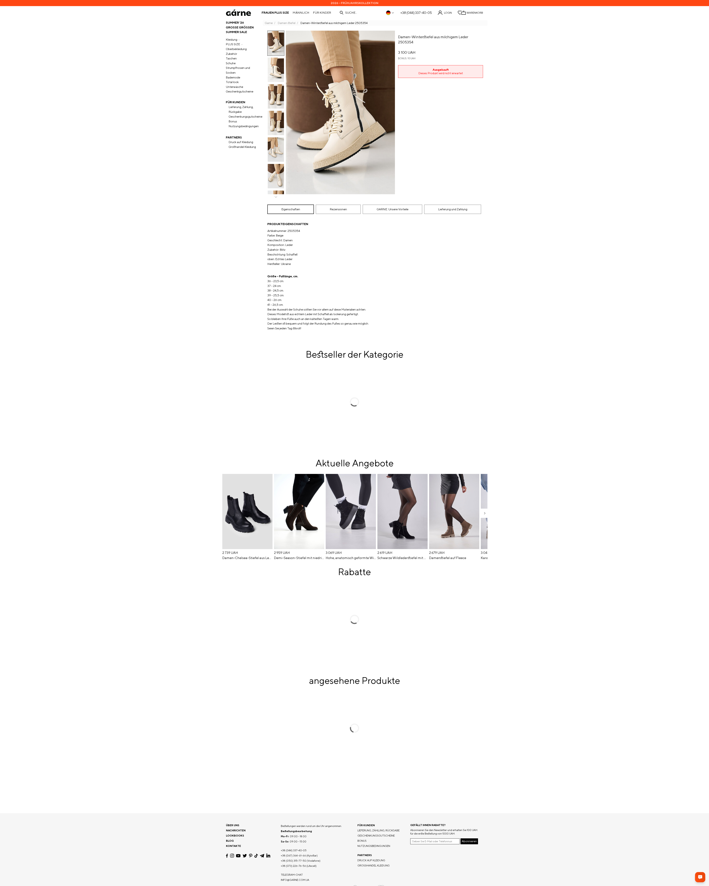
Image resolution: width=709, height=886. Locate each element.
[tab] (290, 209)
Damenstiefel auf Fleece (447, 558)
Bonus (233, 121)
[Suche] (341, 13)
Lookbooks (235, 835)
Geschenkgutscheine (239, 91)
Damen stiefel (286, 23)
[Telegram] (262, 856)
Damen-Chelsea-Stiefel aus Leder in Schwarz (247, 558)
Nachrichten (236, 830)
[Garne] (238, 13)
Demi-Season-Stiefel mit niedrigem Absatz (299, 558)
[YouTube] (238, 855)
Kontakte (233, 845)
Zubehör (231, 54)
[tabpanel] (375, 276)
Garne (269, 23)
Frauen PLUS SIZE (275, 12)
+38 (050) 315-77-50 (293, 860)
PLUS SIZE (233, 44)
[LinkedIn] (268, 855)
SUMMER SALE (236, 32)
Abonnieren (469, 841)
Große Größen (240, 27)
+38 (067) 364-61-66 (293, 855)
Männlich (301, 12)
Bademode (233, 77)
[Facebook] (227, 856)
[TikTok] (256, 856)
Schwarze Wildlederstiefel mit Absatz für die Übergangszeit (402, 558)
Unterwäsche (234, 87)
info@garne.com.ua (295, 879)
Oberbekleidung (236, 49)
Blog (230, 840)
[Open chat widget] (700, 877)
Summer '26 (235, 22)
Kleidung (231, 39)
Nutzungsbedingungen (244, 126)
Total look (232, 82)
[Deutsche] (390, 12)
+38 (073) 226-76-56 (293, 865)
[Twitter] (245, 856)
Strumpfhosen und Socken (238, 70)
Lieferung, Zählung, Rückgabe (241, 109)
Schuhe (231, 63)
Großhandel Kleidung (242, 147)
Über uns (232, 825)
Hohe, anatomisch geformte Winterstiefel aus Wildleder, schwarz (351, 558)
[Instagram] (232, 856)
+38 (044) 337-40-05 (416, 13)
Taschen (231, 58)
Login (448, 12)
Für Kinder (322, 12)
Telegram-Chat (292, 874)
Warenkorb (475, 12)
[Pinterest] (250, 856)
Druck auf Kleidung (241, 142)
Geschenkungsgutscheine (245, 116)
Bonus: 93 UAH (406, 58)
